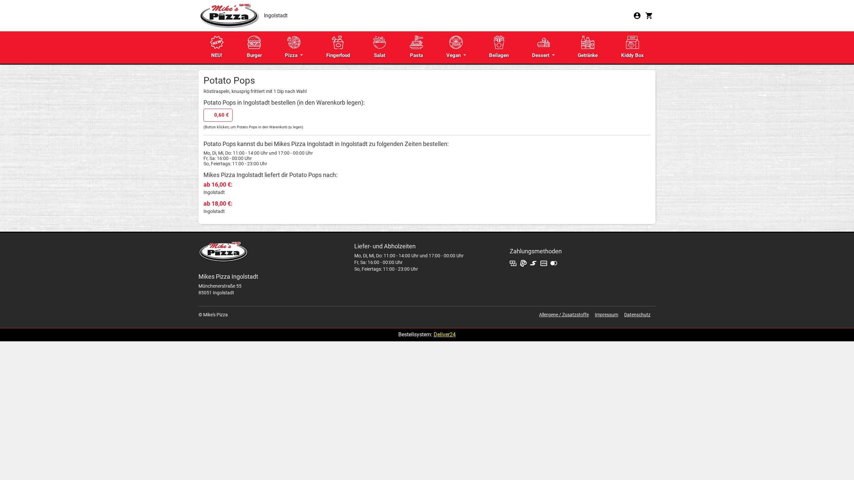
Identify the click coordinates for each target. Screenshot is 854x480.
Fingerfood (338, 55)
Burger (254, 55)
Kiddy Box (632, 55)
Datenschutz (637, 314)
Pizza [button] (292, 55)
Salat (379, 55)
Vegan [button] (454, 55)
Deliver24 (445, 334)
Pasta (416, 55)
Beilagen (499, 55)
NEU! (216, 55)
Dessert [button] (541, 55)
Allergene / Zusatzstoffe (564, 314)
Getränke (588, 55)
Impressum (606, 314)
